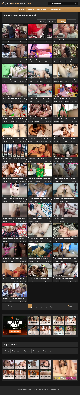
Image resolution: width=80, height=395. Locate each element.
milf (14, 61)
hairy (67, 101)
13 (50, 306)
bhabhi (5, 61)
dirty (35, 41)
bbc (16, 161)
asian (37, 261)
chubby (67, 81)
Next (71, 306)
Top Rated (52, 21)
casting (31, 121)
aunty (62, 41)
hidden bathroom (49, 351)
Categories (42, 9)
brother (63, 61)
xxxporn (19, 3)
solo (41, 201)
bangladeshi (17, 351)
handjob (38, 181)
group (17, 301)
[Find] (76, 3)
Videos (31, 9)
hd (10, 61)
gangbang (11, 301)
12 (45, 306)
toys (30, 161)
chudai (62, 221)
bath (5, 41)
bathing (27, 351)
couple (42, 141)
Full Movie (72, 21)
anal (30, 41)
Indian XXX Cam (56, 9)
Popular (61, 21)
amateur (57, 41)
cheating (37, 121)
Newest (41, 21)
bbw (67, 201)
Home (22, 9)
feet (7, 351)
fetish (68, 161)
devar (10, 41)
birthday (37, 351)
